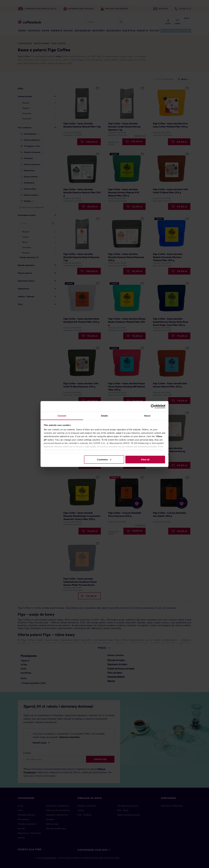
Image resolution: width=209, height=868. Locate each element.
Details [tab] (104, 416)
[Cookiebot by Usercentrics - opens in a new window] (152, 406)
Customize (102, 459)
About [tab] (147, 416)
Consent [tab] (62, 416)
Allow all (145, 459)
